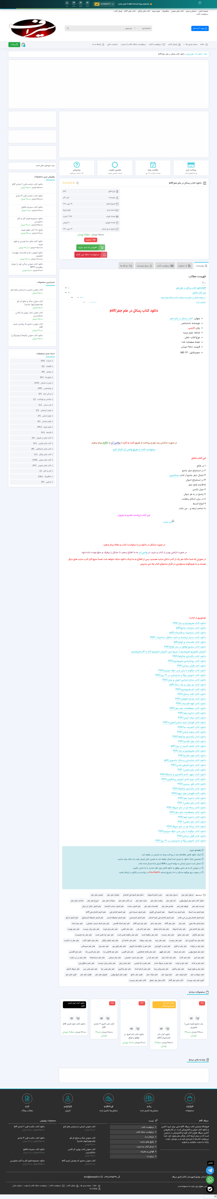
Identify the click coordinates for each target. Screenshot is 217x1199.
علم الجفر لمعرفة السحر (116, 917)
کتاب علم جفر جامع (157, 980)
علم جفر (182, 923)
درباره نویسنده (143, 265)
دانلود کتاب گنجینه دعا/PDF (192, 727)
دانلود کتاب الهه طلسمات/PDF (191, 703)
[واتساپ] (210, 1180)
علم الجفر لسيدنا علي (137, 912)
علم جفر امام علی (143, 929)
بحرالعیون (174, 475)
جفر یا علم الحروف (155, 895)
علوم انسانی (46, 415)
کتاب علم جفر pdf (176, 980)
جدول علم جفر (172, 895)
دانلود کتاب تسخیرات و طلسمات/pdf (187, 633)
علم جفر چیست (175, 940)
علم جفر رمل (103, 946)
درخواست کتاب (202, 14)
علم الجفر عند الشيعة (176, 912)
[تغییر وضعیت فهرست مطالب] (203, 283)
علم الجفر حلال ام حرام (91, 906)
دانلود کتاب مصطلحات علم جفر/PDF (187, 708)
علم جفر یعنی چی (90, 969)
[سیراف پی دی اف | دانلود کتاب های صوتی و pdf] (32, 28)
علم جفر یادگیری (124, 969)
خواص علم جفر (97, 895)
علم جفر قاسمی (75, 951)
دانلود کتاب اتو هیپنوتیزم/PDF (191, 689)
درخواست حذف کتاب (145, 1132)
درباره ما (150, 1156)
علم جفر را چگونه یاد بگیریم (140, 946)
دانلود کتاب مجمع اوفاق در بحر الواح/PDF (185, 647)
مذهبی (48, 482)
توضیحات (200, 265)
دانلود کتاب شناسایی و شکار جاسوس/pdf (185, 760)
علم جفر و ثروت (182, 963)
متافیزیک (165, 11)
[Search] (68, 28)
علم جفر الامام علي (196, 929)
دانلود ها (199, 54)
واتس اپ (143, 552)
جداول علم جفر (188, 895)
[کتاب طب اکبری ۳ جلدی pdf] (104, 1007)
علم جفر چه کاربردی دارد (194, 940)
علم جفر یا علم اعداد (142, 969)
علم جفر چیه (160, 940)
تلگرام (105, 443)
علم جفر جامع (183, 934)
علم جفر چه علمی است (105, 934)
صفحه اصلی (203, 11)
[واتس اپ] (186, 879)
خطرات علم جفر (113, 895)
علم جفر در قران (180, 946)
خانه (202, 44)
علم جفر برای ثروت (110, 929)
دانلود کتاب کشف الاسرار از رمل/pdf (188, 746)
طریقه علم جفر (182, 906)
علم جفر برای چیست (91, 929)
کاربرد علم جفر (71, 974)
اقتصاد (48, 366)
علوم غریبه (156, 11)
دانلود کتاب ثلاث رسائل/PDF (192, 694)
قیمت (197, 347)
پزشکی (48, 371)
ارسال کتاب (118, 11)
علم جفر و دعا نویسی (142, 963)
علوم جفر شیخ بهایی (119, 974)
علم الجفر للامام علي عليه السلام (161, 917)
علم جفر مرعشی (114, 957)
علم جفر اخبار (156, 923)
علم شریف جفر (181, 974)
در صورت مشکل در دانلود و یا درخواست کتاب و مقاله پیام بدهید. (183, 297)
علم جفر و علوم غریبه (196, 969)
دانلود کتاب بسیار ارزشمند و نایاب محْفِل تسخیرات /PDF (178, 637)
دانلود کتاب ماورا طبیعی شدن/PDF (188, 765)
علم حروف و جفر (197, 974)
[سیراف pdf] (108, 84)
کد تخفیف (182, 265)
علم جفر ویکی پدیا (161, 969)
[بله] (210, 1189)
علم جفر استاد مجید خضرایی (97, 923)
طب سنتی (47, 405)
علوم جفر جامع (137, 974)
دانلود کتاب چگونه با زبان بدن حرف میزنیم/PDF (182, 670)
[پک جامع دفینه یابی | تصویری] (194, 1007)
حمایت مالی (112, 44)
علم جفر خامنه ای (129, 940)
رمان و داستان (46, 383)
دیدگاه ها (124, 265)
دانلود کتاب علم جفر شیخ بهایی (192, 900)
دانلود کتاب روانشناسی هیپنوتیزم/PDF (187, 661)
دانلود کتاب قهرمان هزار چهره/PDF (189, 793)
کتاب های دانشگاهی (43, 449)
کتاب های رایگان (144, 11)
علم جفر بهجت (73, 929)
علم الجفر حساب (133, 906)
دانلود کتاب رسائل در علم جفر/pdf (191, 288)
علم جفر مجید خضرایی (134, 957)
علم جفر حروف (145, 940)
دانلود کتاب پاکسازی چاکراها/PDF (189, 656)
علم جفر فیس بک (92, 951)
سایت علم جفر (141, 900)
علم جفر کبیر (199, 957)
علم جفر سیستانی (88, 946)
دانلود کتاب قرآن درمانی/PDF (191, 666)
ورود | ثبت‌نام (199, 28)
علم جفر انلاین (127, 929)
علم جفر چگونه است (150, 934)
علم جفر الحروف (179, 929)
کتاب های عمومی (44, 465)
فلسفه (48, 432)
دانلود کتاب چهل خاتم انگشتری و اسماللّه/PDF (183, 774)
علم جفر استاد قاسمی (121, 923)
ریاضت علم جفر (156, 900)
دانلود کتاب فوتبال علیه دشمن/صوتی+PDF (184, 722)
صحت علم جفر (198, 906)
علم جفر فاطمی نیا (110, 951)
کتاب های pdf (130, 11)
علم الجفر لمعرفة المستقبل (92, 917)
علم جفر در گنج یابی (162, 946)
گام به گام (47, 471)
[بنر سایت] (134, 529)
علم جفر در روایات (197, 946)
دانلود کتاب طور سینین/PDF (192, 784)
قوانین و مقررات (147, 1151)
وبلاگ (13, 44)
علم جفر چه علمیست (83, 934)
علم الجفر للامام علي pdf (96, 912)
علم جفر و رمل (124, 963)
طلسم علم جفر (167, 906)
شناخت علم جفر (77, 900)
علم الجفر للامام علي (117, 912)
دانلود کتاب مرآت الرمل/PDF (192, 718)
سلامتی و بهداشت (44, 399)
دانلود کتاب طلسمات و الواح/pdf (190, 642)
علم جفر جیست (167, 934)
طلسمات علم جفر (151, 906)
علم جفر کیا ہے (152, 957)
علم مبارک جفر (152, 974)
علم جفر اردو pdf (140, 923)
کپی (97, 4)
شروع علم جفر (92, 900)
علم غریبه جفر (166, 974)
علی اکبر (66, 197)
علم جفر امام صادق (161, 929)
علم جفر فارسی (127, 951)
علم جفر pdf (170, 923)
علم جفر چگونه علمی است (127, 934)
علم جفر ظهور (164, 951)
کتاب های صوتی (177, 11)
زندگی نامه (47, 393)
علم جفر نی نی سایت (78, 957)
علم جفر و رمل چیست (106, 963)
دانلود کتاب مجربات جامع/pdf (191, 628)
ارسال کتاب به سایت (145, 1146)
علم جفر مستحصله (97, 957)
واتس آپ (115, 443)
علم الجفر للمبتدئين (137, 917)
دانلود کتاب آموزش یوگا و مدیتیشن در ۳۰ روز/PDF (180, 675)
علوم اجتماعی (46, 410)
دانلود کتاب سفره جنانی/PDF (191, 732)
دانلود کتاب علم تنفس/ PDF (192, 770)
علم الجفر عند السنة (196, 912)
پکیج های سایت (147, 1141)
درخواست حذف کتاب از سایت (133, 44)
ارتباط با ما (96, 44)
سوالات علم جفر (108, 900)
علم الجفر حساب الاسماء (114, 906)
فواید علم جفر (85, 974)
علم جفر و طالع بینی (86, 963)
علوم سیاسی (46, 421)
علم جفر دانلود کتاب (90, 940)
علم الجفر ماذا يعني (196, 923)
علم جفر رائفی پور (119, 946)
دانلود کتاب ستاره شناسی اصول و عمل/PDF (184, 680)
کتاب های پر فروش (43, 438)
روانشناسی (47, 388)
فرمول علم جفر (101, 974)
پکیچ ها (48, 377)
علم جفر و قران (178, 969)
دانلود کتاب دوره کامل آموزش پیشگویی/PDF (183, 779)
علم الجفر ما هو (72, 917)
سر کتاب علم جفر (125, 900)
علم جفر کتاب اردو (169, 957)
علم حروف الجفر (73, 969)
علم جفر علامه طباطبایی (146, 951)
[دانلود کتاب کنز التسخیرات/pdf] (164, 1012)
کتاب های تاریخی (44, 443)
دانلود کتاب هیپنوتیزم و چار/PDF (189, 623)
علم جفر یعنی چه (107, 969)
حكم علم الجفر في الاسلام (133, 895)
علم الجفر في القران (157, 912)
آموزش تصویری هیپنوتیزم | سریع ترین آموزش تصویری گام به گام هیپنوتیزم (168, 651)
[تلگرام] (152, 879)
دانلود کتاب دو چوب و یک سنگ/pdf (188, 685)
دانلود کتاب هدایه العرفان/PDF (190, 699)
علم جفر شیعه (179, 951)
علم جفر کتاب (185, 957)
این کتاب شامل (199, 292)
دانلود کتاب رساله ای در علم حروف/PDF (186, 807)
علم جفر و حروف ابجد (163, 963)
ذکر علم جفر (171, 900)
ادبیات (48, 361)
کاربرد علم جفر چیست (195, 980)
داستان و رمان (191, 11)
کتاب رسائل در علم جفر (181, 318)
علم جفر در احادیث (71, 940)
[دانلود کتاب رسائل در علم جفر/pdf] (165, 208)
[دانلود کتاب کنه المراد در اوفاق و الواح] (134, 1012)
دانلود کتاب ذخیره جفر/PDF (192, 713)
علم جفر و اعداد (198, 963)
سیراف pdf (185, 1126)
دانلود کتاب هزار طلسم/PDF (192, 741)
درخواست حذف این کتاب (87, 254)
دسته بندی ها (191, 44)
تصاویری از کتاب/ (201, 302)
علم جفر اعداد (77, 923)
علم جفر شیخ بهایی (196, 951)
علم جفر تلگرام (198, 934)
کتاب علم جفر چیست (137, 980)
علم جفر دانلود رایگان (110, 940)
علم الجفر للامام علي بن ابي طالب (191, 917)
